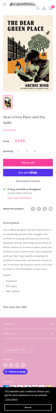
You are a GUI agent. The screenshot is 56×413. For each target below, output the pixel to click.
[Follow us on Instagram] (17, 365)
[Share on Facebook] (33, 208)
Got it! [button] (28, 407)
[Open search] (38, 8)
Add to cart (28, 162)
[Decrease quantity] (18, 151)
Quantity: (8, 151)
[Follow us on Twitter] (11, 365)
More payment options (28, 180)
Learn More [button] (11, 399)
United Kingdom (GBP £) (16, 349)
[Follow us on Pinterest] (23, 365)
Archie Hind (9, 130)
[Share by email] (51, 208)
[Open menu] (4, 4)
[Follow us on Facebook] (5, 365)
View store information (19, 198)
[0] (50, 8)
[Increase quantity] (35, 151)
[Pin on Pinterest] (39, 208)
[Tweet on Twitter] (45, 208)
